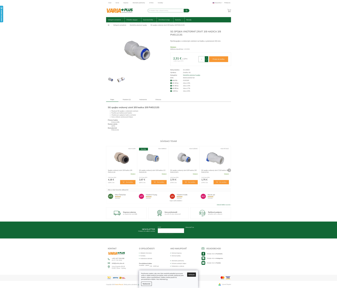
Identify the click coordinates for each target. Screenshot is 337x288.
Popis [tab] (112, 99)
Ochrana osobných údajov (179, 263)
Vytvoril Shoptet (226, 284)
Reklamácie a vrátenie (178, 266)
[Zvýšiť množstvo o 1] (206, 57)
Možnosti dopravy (177, 253)
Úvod (109, 3)
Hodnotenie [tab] (143, 99)
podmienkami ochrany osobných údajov (185, 234)
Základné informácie (146, 253)
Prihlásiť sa (189, 227)
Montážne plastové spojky (191, 75)
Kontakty (160, 3)
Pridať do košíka (218, 59)
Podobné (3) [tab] (127, 99)
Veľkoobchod (213, 248)
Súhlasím (191, 274)
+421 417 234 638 (118, 258)
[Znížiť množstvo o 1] (206, 60)
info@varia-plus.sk (118, 263)
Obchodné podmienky (139, 3)
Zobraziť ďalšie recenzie (223, 205)
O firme (151, 3)
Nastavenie (146, 284)
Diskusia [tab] (158, 99)
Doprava (125, 3)
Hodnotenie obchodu (146, 258)
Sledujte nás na (214, 254)
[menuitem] (115, 19)
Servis (117, 3)
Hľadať (186, 10)
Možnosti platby (176, 256)
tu (167, 279)
